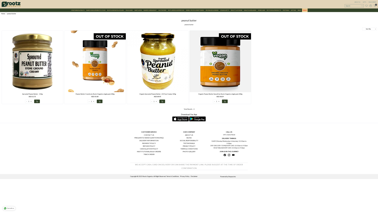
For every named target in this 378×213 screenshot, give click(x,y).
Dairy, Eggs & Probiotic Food (95, 10)
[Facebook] (224, 155)
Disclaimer (194, 176)
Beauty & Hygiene (236, 10)
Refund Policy (149, 146)
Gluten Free (162, 10)
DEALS (305, 10)
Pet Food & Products (274, 10)
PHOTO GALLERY (189, 151)
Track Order (149, 154)
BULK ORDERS (372, 2)
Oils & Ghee (129, 10)
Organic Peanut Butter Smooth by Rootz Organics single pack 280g (220, 94)
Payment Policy (149, 143)
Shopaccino (232, 176)
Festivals (286, 10)
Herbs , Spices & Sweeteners (195, 10)
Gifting (293, 10)
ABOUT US (357, 2)
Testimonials (189, 143)
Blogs (189, 138)
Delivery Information (149, 140)
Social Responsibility (189, 140)
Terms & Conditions (189, 149)
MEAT (299, 10)
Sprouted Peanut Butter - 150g (32, 94)
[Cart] (37, 101)
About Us (189, 135)
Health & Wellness (250, 10)
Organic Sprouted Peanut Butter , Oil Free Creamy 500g (157, 94)
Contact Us (149, 135)
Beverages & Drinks (212, 10)
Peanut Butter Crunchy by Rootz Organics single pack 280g (95, 94)
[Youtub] (233, 155)
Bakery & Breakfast (150, 10)
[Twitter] (229, 155)
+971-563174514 (229, 135)
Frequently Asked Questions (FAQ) (149, 138)
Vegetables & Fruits (77, 10)
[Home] (11, 4)
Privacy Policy (189, 146)
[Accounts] (371, 6)
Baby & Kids (138, 10)
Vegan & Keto (224, 10)
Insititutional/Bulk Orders (149, 151)
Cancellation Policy (149, 149)
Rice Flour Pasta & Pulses (115, 10)
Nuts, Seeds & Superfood (176, 10)
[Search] (362, 5)
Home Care (261, 10)
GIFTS (364, 2)
